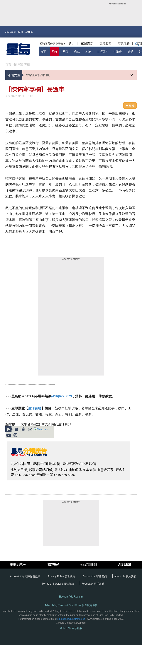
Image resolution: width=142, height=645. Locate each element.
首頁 (43, 51)
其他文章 (14, 75)
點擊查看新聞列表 (38, 75)
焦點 (77, 51)
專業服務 (105, 43)
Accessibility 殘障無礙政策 (25, 576)
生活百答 (102, 51)
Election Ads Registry (71, 596)
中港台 (118, 51)
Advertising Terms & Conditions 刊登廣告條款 (71, 605)
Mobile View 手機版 (71, 628)
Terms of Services (53, 583)
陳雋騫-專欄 (22, 64)
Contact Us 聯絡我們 (95, 576)
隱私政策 (70, 576)
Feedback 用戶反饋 (93, 583)
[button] (137, 45)
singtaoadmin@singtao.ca (71, 618)
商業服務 (124, 43)
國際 (65, 51)
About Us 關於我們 (125, 576)
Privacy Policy (56, 576)
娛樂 (130, 51)
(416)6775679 (61, 396)
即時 (54, 51)
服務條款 (69, 583)
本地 (88, 51)
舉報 (131, 105)
